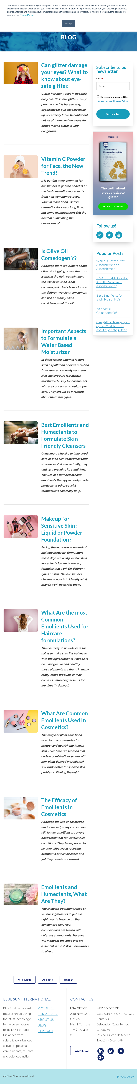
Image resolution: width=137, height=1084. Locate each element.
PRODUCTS (46, 1008)
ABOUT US (46, 1020)
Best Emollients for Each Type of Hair (109, 297)
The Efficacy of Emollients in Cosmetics (59, 807)
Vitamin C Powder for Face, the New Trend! (63, 166)
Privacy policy (125, 1076)
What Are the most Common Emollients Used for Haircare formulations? (64, 626)
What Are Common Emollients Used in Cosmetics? (64, 720)
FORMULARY (48, 1014)
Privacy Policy (26, 14)
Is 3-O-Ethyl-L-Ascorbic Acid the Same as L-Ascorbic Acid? (112, 282)
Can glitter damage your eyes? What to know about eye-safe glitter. (113, 326)
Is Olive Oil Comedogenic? (106, 311)
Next (67, 979)
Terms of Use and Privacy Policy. (112, 101)
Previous (25, 979)
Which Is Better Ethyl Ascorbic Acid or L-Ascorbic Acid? (111, 265)
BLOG (42, 1025)
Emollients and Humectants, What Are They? (64, 894)
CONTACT (45, 1031)
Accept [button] (68, 23)
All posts (47, 979)
